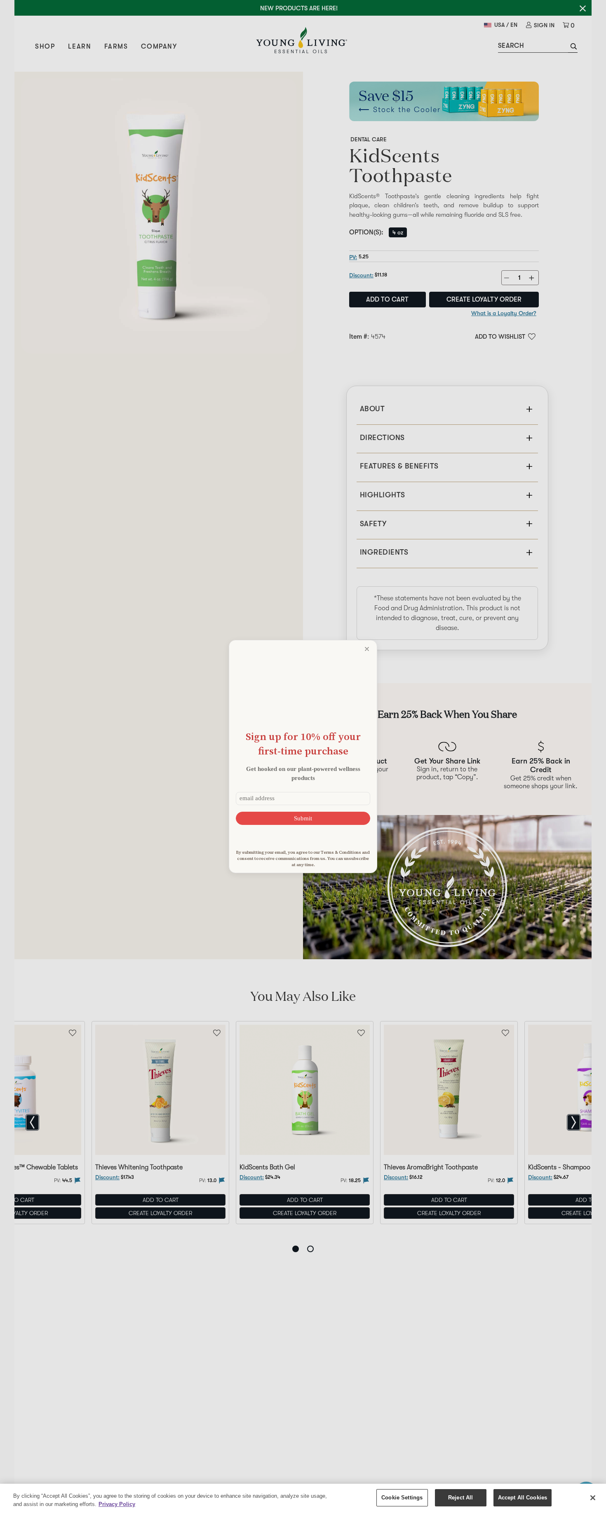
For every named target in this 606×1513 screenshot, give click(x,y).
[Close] (593, 1498)
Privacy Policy (117, 1504)
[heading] (303, 743)
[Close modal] (366, 649)
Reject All (460, 1497)
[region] (303, 1498)
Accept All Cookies (522, 1497)
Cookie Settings (402, 1497)
